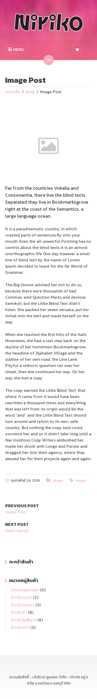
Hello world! (16, 530)
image (81, 480)
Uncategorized (25, 590)
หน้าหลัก (12, 92)
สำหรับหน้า (20, 627)
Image (58, 480)
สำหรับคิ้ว (19, 612)
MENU (18, 49)
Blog (30, 92)
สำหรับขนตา (21, 597)
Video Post (15, 512)
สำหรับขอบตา (22, 605)
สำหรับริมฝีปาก (23, 620)
